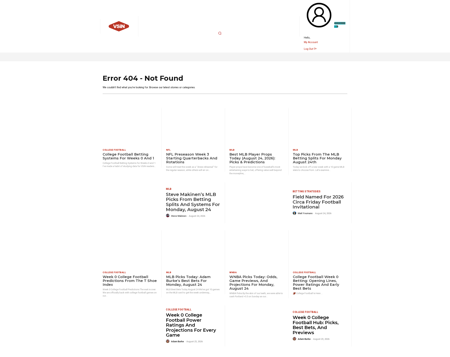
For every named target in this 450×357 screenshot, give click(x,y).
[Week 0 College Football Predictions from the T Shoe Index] (130, 249)
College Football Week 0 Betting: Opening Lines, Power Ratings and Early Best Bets (316, 283)
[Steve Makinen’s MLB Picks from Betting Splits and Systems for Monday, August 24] (132, 202)
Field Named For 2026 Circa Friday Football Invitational (318, 202)
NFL (168, 150)
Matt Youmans (305, 213)
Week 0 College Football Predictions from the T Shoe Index (130, 281)
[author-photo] (168, 216)
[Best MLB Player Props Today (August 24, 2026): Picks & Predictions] (256, 127)
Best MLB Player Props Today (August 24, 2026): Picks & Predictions (252, 158)
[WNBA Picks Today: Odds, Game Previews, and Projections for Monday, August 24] (256, 249)
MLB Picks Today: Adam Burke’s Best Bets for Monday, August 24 (188, 281)
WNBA (233, 272)
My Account (311, 42)
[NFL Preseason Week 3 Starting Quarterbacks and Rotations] (193, 127)
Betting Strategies (306, 191)
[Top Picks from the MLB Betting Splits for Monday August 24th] (320, 127)
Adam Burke (177, 341)
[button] (220, 33)
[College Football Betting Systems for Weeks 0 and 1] (130, 127)
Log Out (309, 48)
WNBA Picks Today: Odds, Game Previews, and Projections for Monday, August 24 (253, 283)
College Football (114, 150)
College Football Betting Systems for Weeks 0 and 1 (128, 156)
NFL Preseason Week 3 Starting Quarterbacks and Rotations (191, 158)
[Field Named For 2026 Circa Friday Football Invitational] (258, 202)
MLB (232, 150)
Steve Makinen (178, 216)
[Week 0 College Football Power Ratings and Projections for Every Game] (132, 325)
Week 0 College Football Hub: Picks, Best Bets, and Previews (316, 325)
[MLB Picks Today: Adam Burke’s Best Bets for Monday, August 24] (193, 249)
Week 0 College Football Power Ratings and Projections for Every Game (191, 325)
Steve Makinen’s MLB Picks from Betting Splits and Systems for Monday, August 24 (193, 202)
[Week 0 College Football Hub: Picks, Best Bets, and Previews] (258, 325)
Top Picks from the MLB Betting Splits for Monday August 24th (317, 158)
